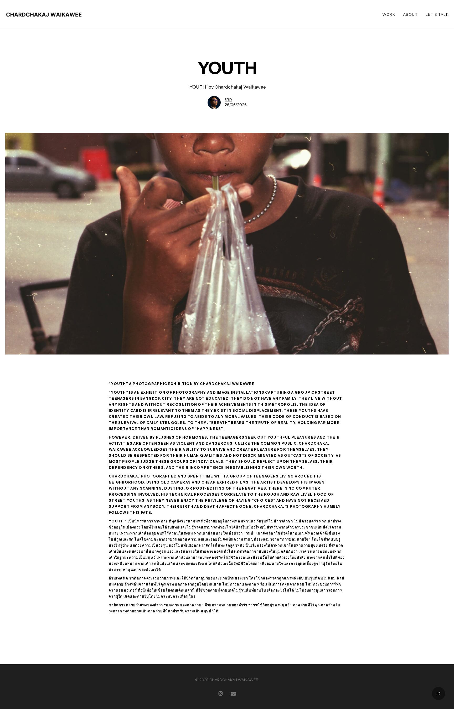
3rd (229, 99)
